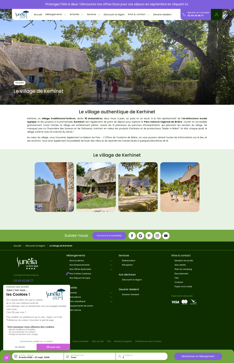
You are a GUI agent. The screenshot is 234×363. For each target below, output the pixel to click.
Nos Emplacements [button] (80, 264)
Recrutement (181, 273)
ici (186, 4)
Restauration (128, 260)
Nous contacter (81, 341)
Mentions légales (123, 341)
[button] (216, 14)
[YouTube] (166, 235)
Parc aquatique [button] (77, 301)
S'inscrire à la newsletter (109, 235)
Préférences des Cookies (148, 341)
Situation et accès (184, 260)
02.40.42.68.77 (196, 15)
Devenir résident (162, 14)
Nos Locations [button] (77, 260)
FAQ (177, 278)
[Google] (140, 235)
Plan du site (98, 341)
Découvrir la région (114, 14)
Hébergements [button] (54, 14)
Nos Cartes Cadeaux (80, 273)
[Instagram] (157, 235)
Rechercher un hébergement (198, 356)
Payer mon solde (183, 286)
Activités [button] (75, 14)
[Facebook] (132, 235)
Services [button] (92, 14)
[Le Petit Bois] (22, 14)
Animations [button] (75, 297)
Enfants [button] (73, 292)
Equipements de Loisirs (81, 305)
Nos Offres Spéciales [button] (80, 269)
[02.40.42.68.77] (184, 14)
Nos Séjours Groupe (80, 278)
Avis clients (180, 264)
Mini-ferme (75, 310)
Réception (127, 264)
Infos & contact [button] (137, 14)
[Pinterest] (149, 235)
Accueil (38, 14)
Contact (179, 282)
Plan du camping (183, 269)
